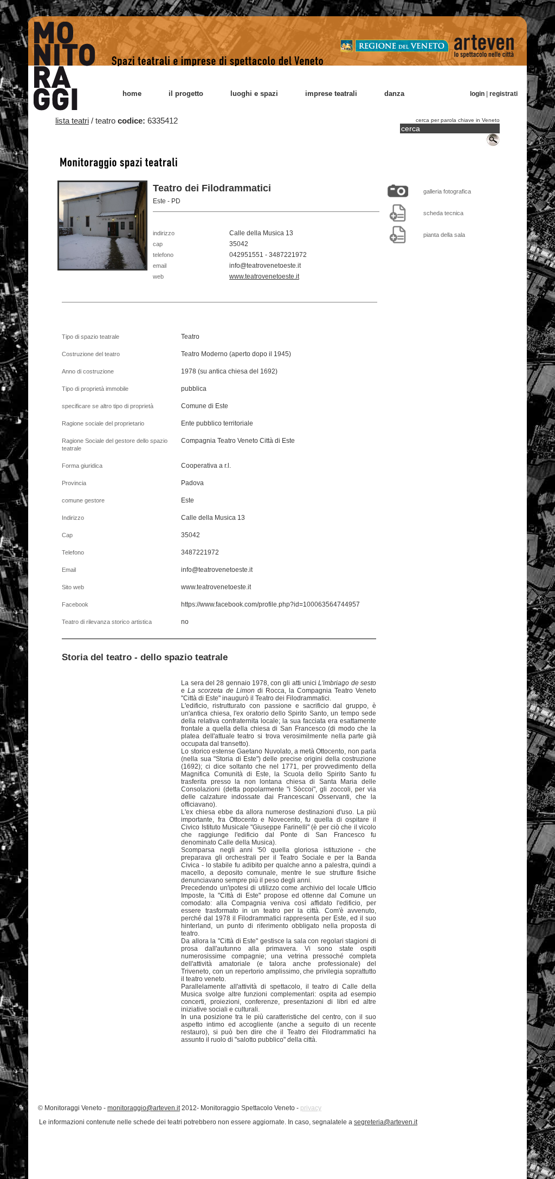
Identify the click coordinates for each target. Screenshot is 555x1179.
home (131, 93)
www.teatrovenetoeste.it (264, 276)
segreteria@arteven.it (385, 1122)
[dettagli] (398, 212)
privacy (310, 1108)
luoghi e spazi (254, 93)
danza (394, 93)
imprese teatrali (331, 93)
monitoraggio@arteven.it (143, 1108)
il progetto (186, 93)
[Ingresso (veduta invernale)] (398, 191)
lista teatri (72, 120)
